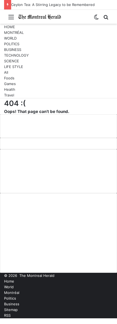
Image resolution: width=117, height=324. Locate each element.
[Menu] (11, 19)
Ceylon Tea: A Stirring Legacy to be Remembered (53, 4)
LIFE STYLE (13, 66)
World (10, 38)
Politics (11, 44)
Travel (9, 95)
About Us (14, 157)
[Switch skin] (96, 19)
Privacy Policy (18, 175)
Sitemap (11, 309)
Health (9, 89)
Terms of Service (22, 184)
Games (10, 84)
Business (12, 49)
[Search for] (106, 19)
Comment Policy (21, 166)
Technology (16, 55)
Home (9, 27)
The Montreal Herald (36, 275)
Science (11, 61)
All (6, 72)
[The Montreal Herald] (39, 17)
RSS (7, 315)
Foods (9, 78)
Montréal (14, 32)
